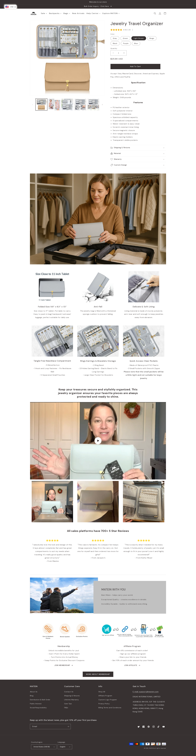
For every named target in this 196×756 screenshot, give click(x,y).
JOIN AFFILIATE (130, 665)
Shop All (101, 692)
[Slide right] (102, 104)
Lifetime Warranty (71, 700)
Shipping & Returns (72, 696)
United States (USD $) (41, 747)
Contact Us (68, 692)
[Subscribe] (68, 726)
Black (115, 43)
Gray (115, 38)
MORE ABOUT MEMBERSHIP (98, 674)
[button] (154, 13)
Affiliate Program (105, 696)
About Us (33, 692)
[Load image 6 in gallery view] (93, 104)
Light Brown (139, 38)
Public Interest (36, 704)
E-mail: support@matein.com (146, 691)
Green (125, 38)
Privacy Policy (104, 704)
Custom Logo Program (107, 700)
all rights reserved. (160, 748)
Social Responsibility (38, 708)
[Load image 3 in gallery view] (54, 104)
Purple (126, 43)
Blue (136, 43)
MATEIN (151, 748)
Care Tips (68, 704)
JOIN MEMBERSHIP (62, 665)
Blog (31, 696)
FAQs (66, 708)
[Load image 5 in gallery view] (80, 104)
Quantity (113, 48)
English (62, 747)
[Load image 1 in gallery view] (41, 104)
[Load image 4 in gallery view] (67, 104)
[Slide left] (32, 104)
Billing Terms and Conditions (109, 708)
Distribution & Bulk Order (40, 700)
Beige (152, 38)
